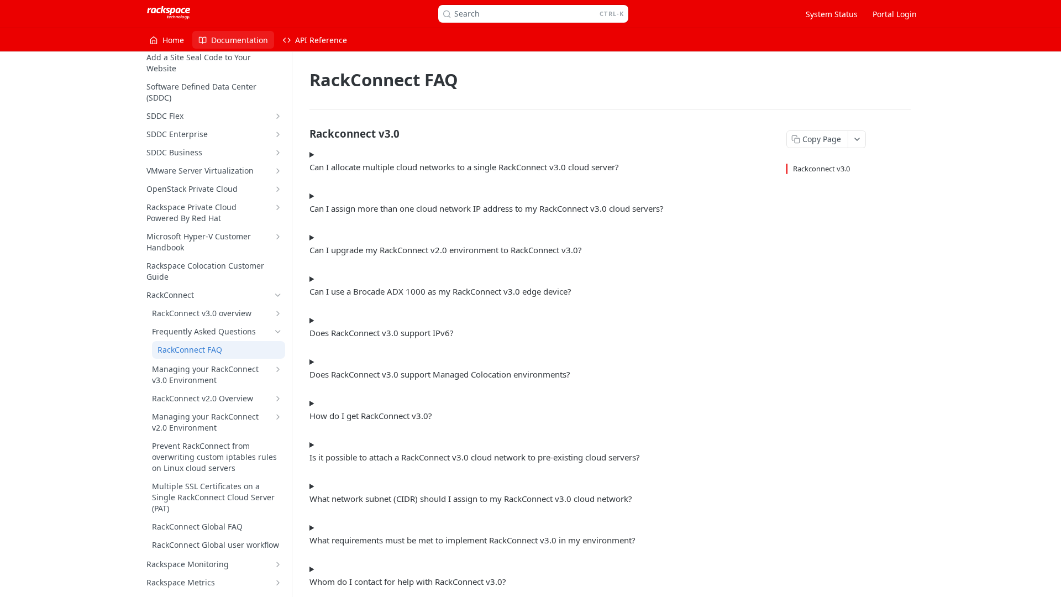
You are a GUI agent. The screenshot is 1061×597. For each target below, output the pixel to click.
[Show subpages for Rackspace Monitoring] (278, 564)
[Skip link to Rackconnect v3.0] (302, 133)
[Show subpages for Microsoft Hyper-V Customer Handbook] (278, 236)
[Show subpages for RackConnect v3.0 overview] (278, 313)
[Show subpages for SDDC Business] (278, 152)
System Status (832, 14)
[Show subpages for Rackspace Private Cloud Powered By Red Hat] (278, 207)
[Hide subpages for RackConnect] (278, 295)
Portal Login (895, 14)
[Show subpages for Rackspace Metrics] (278, 582)
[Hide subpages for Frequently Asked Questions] (278, 331)
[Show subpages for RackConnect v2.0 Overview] (278, 398)
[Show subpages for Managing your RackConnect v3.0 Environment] (278, 369)
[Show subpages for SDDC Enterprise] (278, 134)
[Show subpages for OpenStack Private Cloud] (278, 189)
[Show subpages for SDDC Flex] (278, 116)
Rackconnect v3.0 (821, 169)
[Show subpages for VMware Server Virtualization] (278, 170)
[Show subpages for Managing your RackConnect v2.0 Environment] (278, 416)
